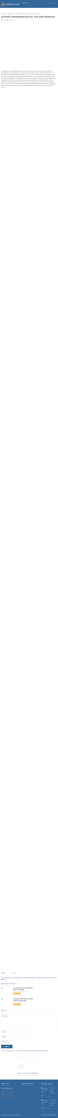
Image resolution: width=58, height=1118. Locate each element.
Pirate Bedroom (17, 977)
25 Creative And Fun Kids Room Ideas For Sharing (23, 989)
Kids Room (17, 993)
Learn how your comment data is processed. (35, 1050)
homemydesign (5, 20)
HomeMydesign (5, 1115)
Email (3, 1036)
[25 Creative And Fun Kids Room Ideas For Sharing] (6, 988)
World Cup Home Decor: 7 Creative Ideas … (48, 1091)
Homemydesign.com (6, 1088)
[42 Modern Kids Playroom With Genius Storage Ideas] (6, 999)
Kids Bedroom (8, 977)
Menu (24, 3)
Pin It (14, 973)
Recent (21, 1068)
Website (4, 1041)
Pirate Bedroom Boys (29, 977)
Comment (4, 1016)
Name (3, 1032)
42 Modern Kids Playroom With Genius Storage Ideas (23, 1000)
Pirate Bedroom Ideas (41, 977)
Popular (21, 1065)
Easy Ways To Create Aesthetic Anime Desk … (48, 1103)
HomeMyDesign (52, 1115)
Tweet (3, 973)
